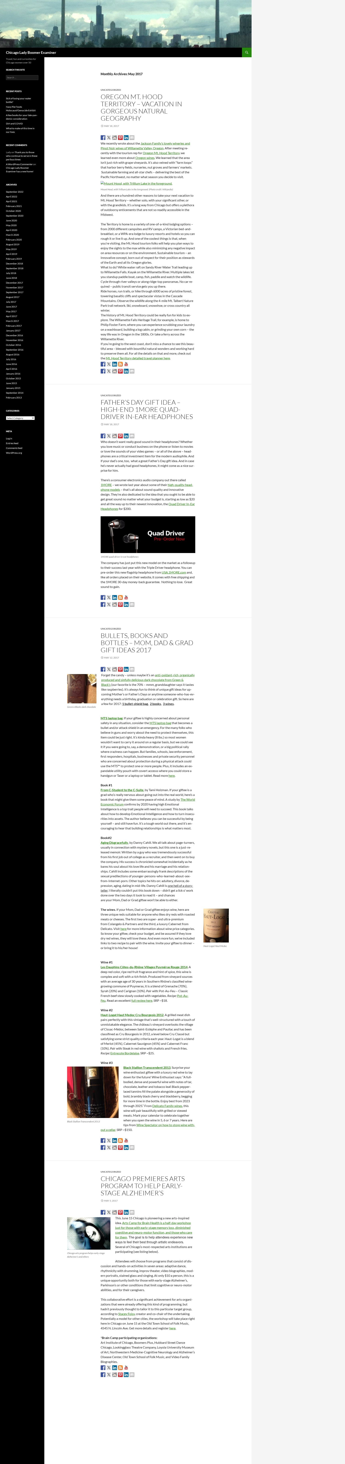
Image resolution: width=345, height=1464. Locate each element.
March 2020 (12, 234)
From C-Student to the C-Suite (122, 790)
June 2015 (11, 383)
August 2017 (12, 297)
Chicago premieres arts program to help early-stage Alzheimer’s (143, 1185)
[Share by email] (132, 137)
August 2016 (12, 354)
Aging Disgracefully (114, 842)
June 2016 (11, 364)
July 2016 (11, 359)
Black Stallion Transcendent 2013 (147, 1067)
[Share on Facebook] (103, 137)
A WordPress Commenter (19, 164)
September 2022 (14, 191)
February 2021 (14, 206)
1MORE (106, 485)
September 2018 (14, 268)
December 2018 (14, 263)
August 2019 (12, 244)
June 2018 (11, 277)
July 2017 (11, 301)
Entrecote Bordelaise (124, 1053)
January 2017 (13, 330)
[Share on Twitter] (108, 137)
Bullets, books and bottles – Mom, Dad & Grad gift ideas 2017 (147, 642)
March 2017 (12, 320)
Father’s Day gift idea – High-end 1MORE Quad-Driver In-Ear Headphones (147, 409)
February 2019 (14, 258)
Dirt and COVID (14, 123)
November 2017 (14, 287)
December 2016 (14, 335)
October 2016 (13, 344)
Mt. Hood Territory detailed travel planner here (138, 358)
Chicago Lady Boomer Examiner (31, 52)
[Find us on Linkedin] (114, 364)
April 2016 (11, 368)
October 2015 (13, 378)
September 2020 (14, 215)
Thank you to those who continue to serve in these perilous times (21, 156)
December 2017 (14, 282)
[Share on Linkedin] (126, 137)
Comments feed (14, 448)
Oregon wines (145, 158)
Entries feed (12, 443)
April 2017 (11, 316)
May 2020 (11, 225)
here (172, 775)
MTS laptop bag (112, 718)
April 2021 (11, 201)
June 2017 (11, 306)
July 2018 (11, 273)
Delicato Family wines (167, 1106)
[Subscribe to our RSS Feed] (120, 364)
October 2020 (13, 210)
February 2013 (14, 397)
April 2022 (11, 196)
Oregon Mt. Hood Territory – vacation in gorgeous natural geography (141, 107)
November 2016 (14, 340)
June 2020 (11, 220)
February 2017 (14, 325)
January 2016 (13, 373)
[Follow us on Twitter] (108, 364)
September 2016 (14, 349)
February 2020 (14, 239)
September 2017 (14, 292)
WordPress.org (14, 452)
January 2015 (13, 387)
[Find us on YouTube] (126, 364)
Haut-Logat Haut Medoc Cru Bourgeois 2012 (132, 1015)
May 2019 (11, 249)
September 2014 (14, 392)
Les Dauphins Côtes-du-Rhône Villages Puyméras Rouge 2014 (144, 967)
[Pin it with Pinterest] (120, 137)
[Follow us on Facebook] (103, 364)
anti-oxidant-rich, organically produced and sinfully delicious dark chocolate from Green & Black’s (148, 679)
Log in (9, 438)
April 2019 (11, 253)
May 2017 (11, 311)
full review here (141, 1000)
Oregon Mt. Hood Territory (161, 153)
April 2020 (11, 230)
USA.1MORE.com (174, 572)
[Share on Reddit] (114, 137)
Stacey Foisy (126, 1314)
